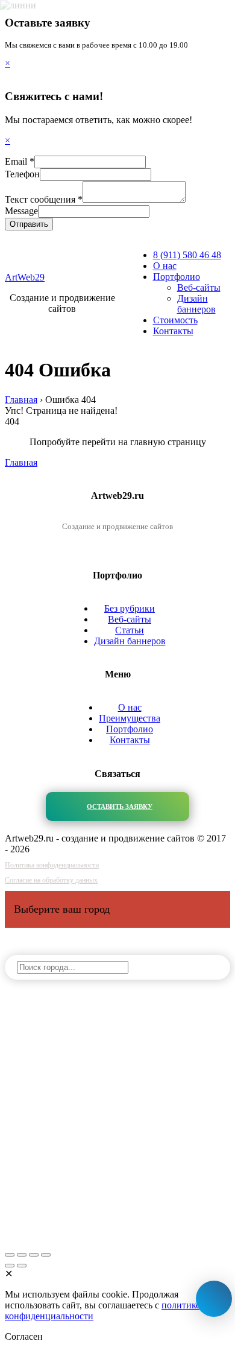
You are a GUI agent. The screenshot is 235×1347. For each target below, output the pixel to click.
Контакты (173, 331)
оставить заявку (119, 806)
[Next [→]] (22, 1265)
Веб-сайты (199, 287)
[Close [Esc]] (9, 1255)
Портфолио (176, 276)
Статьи (129, 630)
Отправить (29, 224)
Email (19, 161)
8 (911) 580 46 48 (187, 255)
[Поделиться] (22, 1255)
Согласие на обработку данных (51, 880)
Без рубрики (129, 608)
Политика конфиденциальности (52, 865)
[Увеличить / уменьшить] (46, 1255)
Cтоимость (175, 320)
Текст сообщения (44, 199)
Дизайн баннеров (196, 303)
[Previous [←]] (9, 1265)
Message (21, 211)
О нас (165, 266)
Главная (21, 462)
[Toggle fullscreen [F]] (34, 1255)
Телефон (22, 174)
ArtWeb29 (25, 277)
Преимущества (129, 718)
